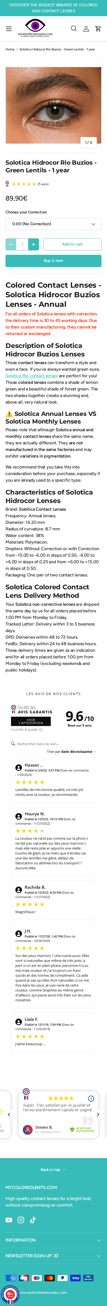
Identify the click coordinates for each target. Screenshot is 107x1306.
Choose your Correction (26, 212)
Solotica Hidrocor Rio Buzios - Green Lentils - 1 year (57, 49)
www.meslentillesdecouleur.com (42, 1292)
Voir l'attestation (31, 721)
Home (9, 49)
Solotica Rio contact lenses (31, 375)
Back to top (51, 1169)
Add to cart (72, 244)
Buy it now (53, 260)
